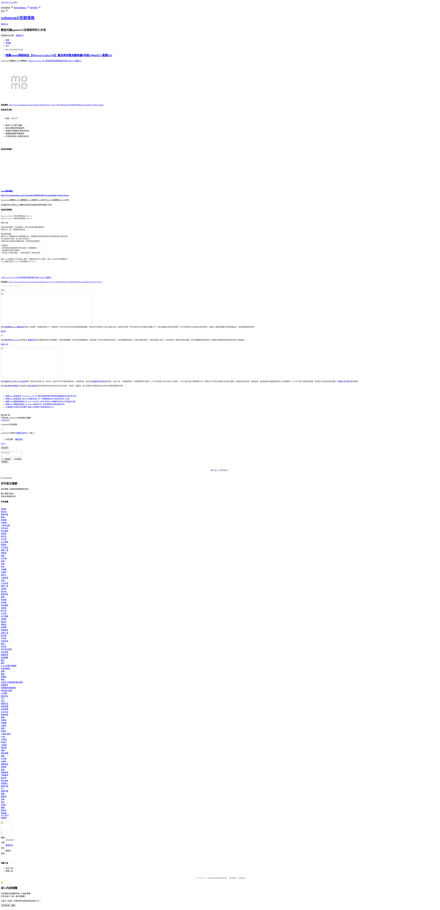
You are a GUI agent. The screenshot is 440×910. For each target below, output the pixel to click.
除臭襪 (7, 327)
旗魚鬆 (95, 381)
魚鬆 (2, 344)
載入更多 (5, 448)
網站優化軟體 (6, 691)
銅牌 (3, 728)
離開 (13, 905)
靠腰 (3, 671)
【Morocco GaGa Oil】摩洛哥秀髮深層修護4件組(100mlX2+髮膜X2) (54, 61)
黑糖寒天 (4, 685)
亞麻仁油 (4, 633)
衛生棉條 (4, 781)
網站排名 (4, 696)
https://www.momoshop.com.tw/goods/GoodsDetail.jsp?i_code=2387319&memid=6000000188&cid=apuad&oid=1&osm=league (56, 105)
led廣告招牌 (5, 734)
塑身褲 (3, 813)
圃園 (3, 808)
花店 (3, 701)
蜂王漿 (3, 635)
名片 (7, 46)
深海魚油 (4, 641)
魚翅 (3, 580)
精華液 (3, 796)
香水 (3, 802)
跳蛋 (3, 770)
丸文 (6, 344)
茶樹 (3, 799)
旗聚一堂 (4, 550)
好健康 (3, 627)
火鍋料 (3, 572)
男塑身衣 (31, 340)
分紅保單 (4, 652)
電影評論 (18, 439)
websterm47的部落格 (17, 18)
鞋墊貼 (3, 545)
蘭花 (3, 663)
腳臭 (3, 517)
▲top (3, 443)
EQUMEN (5, 815)
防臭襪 (3, 523)
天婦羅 (3, 569)
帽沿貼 (3, 512)
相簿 (7, 40)
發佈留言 (5, 462)
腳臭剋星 (20, 327)
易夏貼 (3, 534)
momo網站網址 (7, 191)
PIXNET (202, 878)
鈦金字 (3, 742)
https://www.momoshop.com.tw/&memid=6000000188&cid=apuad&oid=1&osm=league (35, 195)
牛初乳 (3, 638)
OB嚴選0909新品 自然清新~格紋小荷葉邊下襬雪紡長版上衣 (30, 407)
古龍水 (3, 805)
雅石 (3, 660)
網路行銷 (4, 786)
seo (2, 788)
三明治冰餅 (5, 525)
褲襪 (3, 750)
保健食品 (4, 630)
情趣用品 (4, 764)
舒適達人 (16, 386)
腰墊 (3, 674)
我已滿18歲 (5, 905)
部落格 (8, 43)
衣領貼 (3, 509)
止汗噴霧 (4, 542)
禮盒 (340, 381)
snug (2, 290)
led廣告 (4, 739)
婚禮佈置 (4, 706)
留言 (24, 433)
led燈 (3, 737)
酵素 (3, 644)
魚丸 (3, 567)
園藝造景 (4, 655)
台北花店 (4, 712)
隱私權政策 (233, 878)
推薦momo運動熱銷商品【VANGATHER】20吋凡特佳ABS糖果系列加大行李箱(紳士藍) (41, 402)
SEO (2, 698)
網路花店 (4, 704)
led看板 (4, 745)
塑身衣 (3, 331)
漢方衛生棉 (32, 386)
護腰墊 (3, 677)
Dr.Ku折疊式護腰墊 (8, 666)
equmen (16, 340)
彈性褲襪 (4, 753)
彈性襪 (3, 748)
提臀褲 (3, 818)
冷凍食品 (4, 578)
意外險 (3, 646)
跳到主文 (4, 24)
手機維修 (4, 775)
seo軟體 (4, 693)
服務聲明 (242, 878)
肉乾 (3, 564)
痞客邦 (19, 433)
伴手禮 (100, 381)
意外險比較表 (6, 649)
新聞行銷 (4, 791)
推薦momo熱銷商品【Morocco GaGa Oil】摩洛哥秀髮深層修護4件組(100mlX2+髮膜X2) (59, 55)
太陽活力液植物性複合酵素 (12, 682)
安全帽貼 (4, 531)
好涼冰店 (4, 528)
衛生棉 (7, 386)
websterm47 (5, 420)
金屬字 (3, 731)
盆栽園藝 (4, 658)
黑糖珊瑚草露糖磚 (8, 688)
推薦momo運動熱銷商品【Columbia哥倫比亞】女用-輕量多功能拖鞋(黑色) (35, 404)
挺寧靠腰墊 (5, 669)
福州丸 (3, 575)
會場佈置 (4, 709)
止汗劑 (3, 539)
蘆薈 (3, 794)
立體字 (3, 726)
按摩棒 (3, 767)
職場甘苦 (19, 35)
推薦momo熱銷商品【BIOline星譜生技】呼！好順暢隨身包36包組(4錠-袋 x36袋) (37, 399)
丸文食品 (22, 381)
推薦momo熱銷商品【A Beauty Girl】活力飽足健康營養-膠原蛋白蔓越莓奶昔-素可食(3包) (41, 396)
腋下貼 (3, 536)
